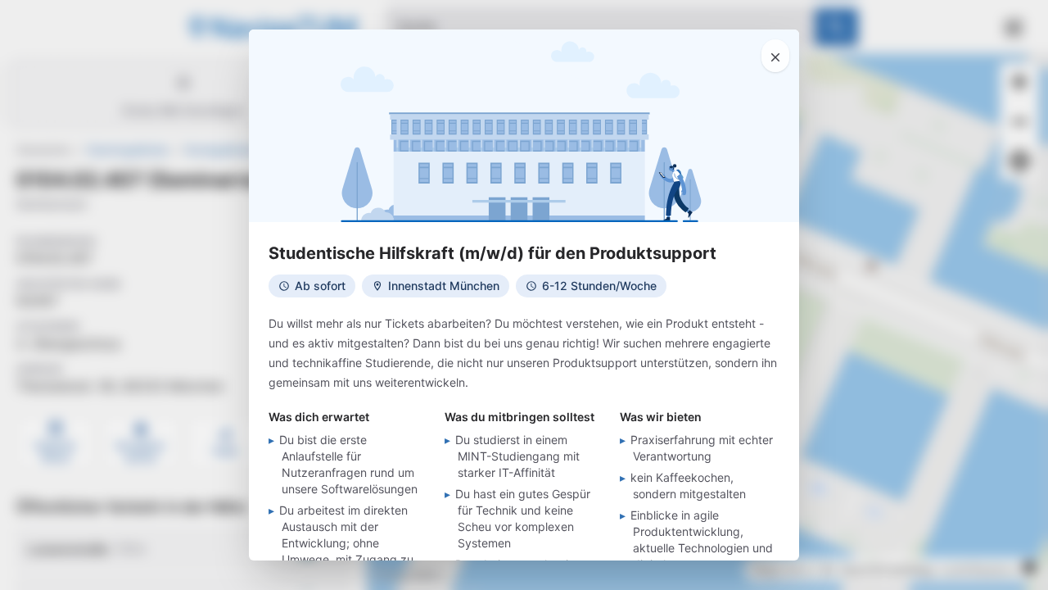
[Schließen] (775, 55)
